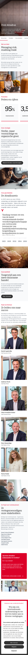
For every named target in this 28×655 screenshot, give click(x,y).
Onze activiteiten (18, 38)
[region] (14, 112)
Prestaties (11, 38)
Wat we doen (4, 38)
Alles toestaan (14, 642)
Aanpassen (14, 650)
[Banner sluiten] (25, 621)
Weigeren (14, 646)
